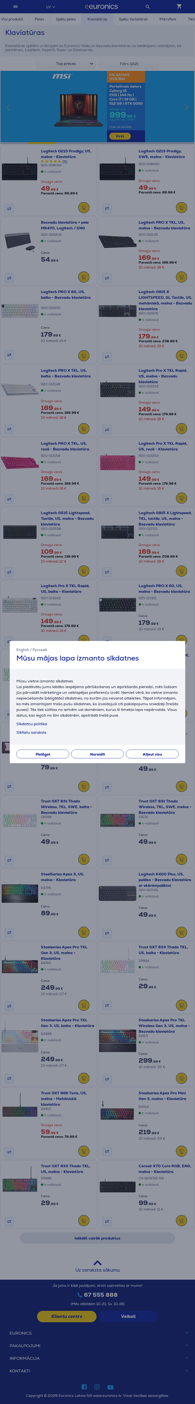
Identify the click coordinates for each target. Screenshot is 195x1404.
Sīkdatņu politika (31, 723)
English (22, 649)
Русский (40, 649)
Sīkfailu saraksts (31, 732)
